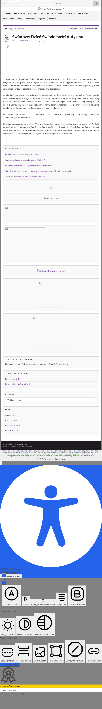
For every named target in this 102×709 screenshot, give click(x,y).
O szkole (6, 13)
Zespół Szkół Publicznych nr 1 (17, 384)
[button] (1, 463)
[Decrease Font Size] (4, 583)
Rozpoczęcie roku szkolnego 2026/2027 (21, 154)
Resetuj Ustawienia (9, 664)
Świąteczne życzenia (16, 29)
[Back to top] (96, 703)
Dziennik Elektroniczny (12, 19)
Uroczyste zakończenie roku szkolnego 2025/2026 (26, 177)
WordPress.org (11, 430)
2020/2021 (24, 41)
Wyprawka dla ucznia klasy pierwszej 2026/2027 (25, 160)
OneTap (20, 572)
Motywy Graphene (25, 446)
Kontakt (52, 19)
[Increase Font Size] (4, 575)
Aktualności (19, 13)
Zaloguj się (9, 415)
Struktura (69, 13)
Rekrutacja (82, 13)
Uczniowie (56, 13)
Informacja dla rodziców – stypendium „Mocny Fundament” (29, 165)
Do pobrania (33, 13)
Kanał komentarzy (12, 425)
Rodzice (44, 13)
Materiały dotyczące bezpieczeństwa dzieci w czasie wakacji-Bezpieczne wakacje (38, 171)
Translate (20, 693)
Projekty (41, 19)
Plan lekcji (30, 19)
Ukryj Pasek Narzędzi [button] (11, 576)
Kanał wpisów (11, 420)
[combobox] (51, 455)
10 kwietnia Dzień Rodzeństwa (81, 29)
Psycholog (41, 41)
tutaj (66, 364)
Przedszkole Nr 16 (12, 379)
